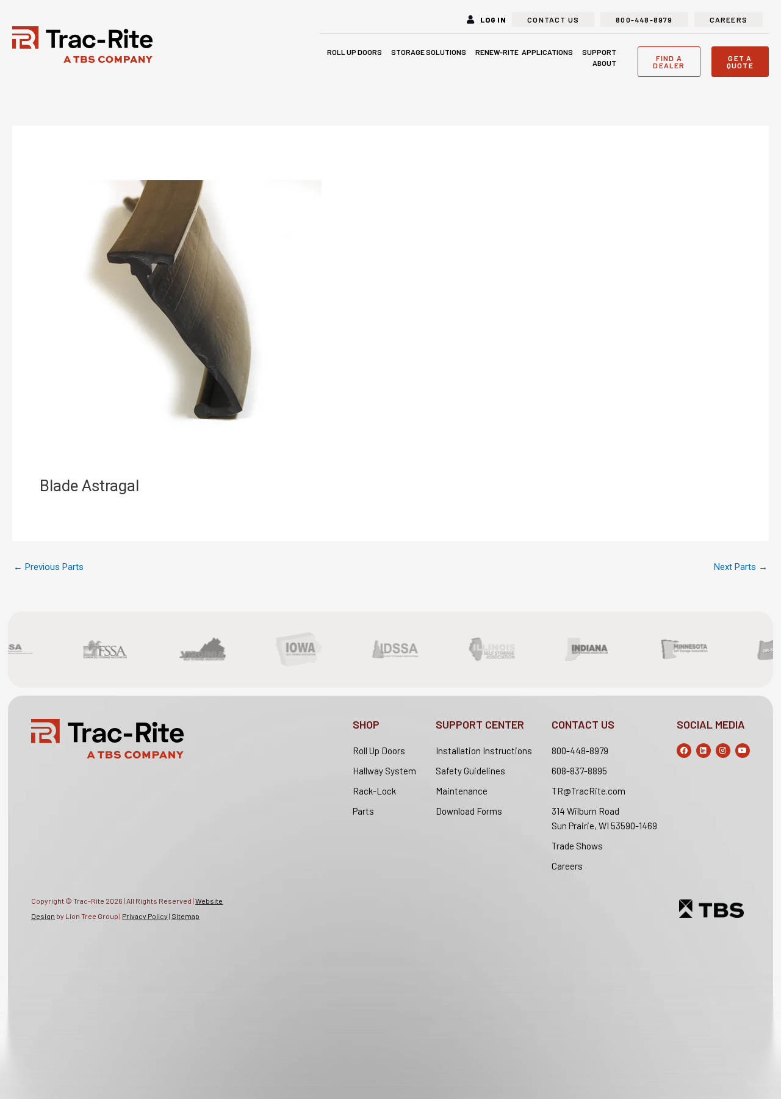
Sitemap (185, 916)
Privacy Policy (145, 916)
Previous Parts (48, 567)
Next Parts (741, 567)
